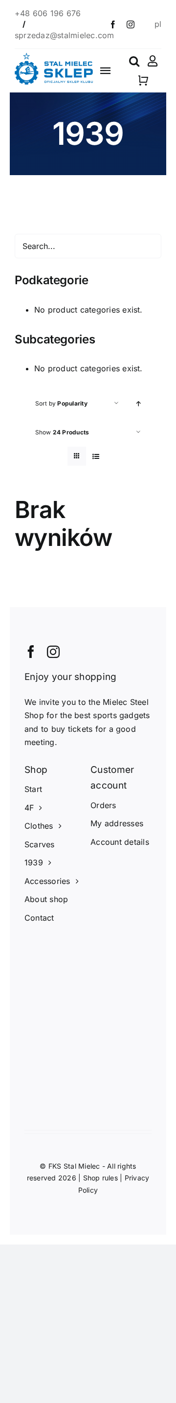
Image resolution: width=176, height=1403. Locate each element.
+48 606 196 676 (48, 13)
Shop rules (100, 1178)
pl (157, 24)
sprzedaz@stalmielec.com (64, 35)
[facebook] (113, 24)
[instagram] (130, 24)
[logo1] (54, 57)
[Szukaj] (134, 61)
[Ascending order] (138, 403)
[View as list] (96, 456)
